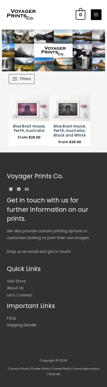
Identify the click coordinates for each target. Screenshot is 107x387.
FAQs (11, 318)
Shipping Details (21, 325)
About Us (15, 288)
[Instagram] (11, 189)
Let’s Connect (20, 295)
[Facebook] (19, 189)
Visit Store (16, 281)
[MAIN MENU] (96, 14)
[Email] (27, 189)
